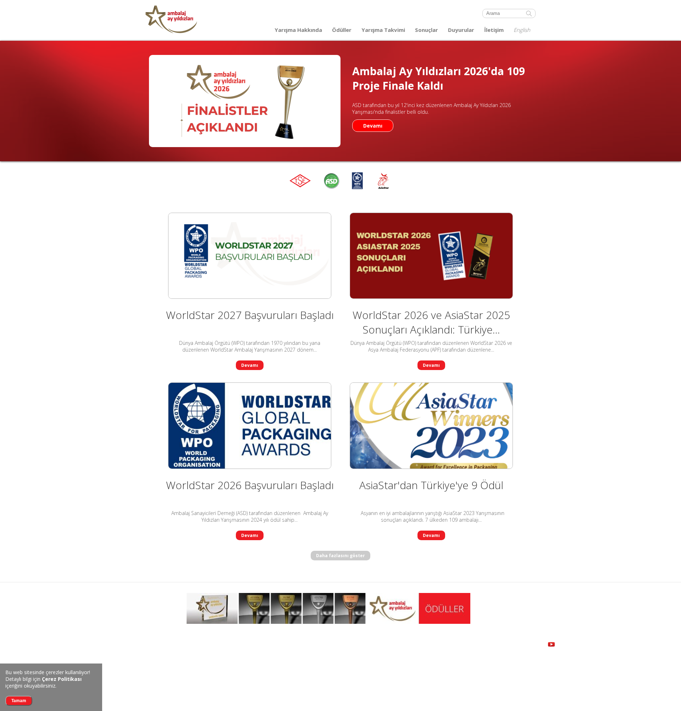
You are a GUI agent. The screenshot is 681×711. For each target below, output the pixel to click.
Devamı (372, 125)
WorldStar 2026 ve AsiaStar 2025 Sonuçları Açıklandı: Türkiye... (431, 322)
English (522, 29)
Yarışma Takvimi (383, 29)
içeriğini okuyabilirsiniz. (43, 682)
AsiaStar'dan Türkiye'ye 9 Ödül (431, 485)
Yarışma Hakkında (298, 29)
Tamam (18, 700)
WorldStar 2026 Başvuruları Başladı (250, 485)
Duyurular (461, 29)
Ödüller (341, 29)
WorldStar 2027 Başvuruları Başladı (250, 315)
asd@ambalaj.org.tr (247, 688)
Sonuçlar (426, 29)
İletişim (494, 29)
